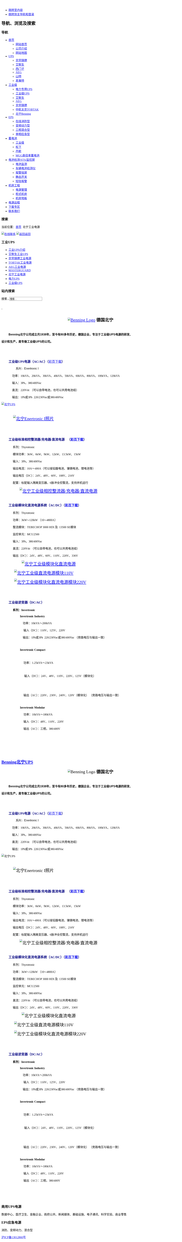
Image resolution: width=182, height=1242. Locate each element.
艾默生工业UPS (18, 254)
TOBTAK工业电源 (20, 262)
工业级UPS (15, 282)
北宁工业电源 (17, 274)
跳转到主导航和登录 (21, 14)
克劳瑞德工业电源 (20, 258)
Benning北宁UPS (17, 762)
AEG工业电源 (17, 266)
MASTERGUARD (20, 270)
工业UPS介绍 (17, 249)
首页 (18, 227)
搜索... (5, 298)
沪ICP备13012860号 (13, 1237)
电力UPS (14, 278)
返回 (28, 234)
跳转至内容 (16, 10)
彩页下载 (55, 361)
